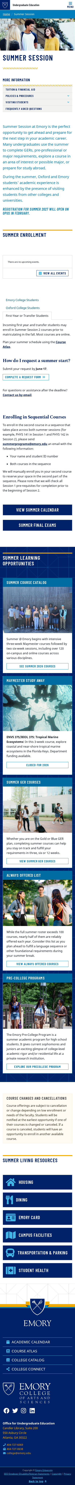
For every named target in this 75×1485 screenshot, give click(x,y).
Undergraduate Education (26, 4)
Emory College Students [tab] (22, 300)
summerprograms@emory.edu (25, 444)
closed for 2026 (37, 765)
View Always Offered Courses (37, 964)
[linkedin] (33, 1410)
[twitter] (15, 1410)
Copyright (57, 1473)
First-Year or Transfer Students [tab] (27, 316)
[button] (37, 96)
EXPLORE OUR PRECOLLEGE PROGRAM (37, 1067)
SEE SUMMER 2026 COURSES (37, 666)
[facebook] (7, 1410)
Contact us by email (17, 395)
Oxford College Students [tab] (23, 308)
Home (6, 14)
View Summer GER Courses (37, 861)
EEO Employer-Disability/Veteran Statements (27, 1473)
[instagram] (24, 1410)
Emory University (44, 1470)
